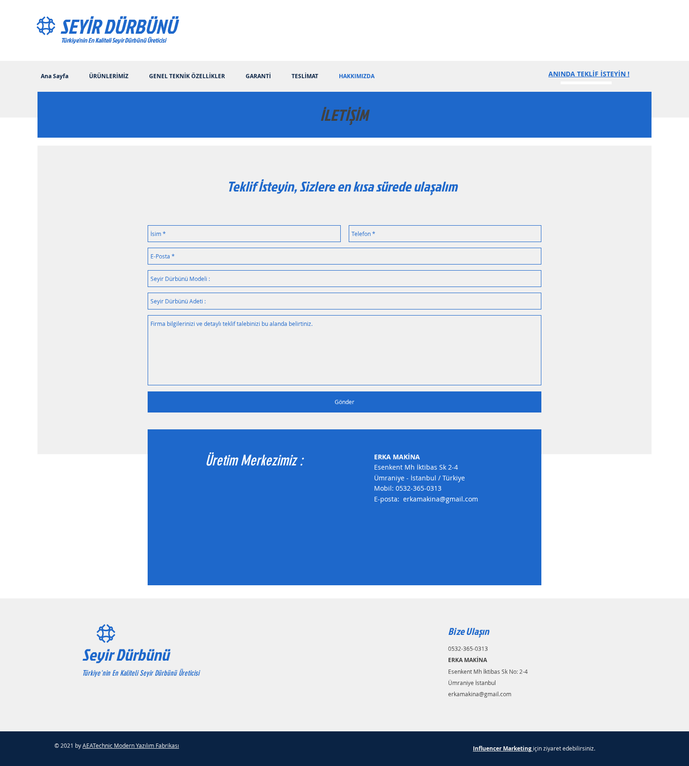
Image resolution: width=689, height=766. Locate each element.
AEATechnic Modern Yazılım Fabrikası (130, 745)
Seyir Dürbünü (125, 654)
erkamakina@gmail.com (440, 498)
